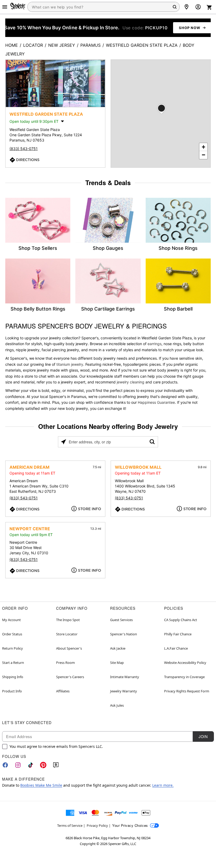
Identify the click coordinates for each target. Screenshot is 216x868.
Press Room (65, 662)
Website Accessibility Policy (185, 662)
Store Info (89, 509)
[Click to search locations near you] (63, 442)
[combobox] (103, 7)
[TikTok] (30, 765)
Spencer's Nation (123, 634)
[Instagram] (18, 765)
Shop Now (189, 28)
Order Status (12, 634)
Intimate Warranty (124, 676)
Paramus (90, 45)
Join (203, 736)
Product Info (12, 691)
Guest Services (121, 619)
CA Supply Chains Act (180, 619)
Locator (33, 45)
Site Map (117, 662)
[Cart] (209, 7)
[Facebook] (5, 765)
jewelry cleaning (130, 382)
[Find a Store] (186, 7)
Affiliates (63, 691)
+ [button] (203, 147)
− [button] (203, 155)
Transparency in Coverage (184, 676)
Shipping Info (12, 676)
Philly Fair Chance (178, 634)
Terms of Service (69, 825)
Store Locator (66, 634)
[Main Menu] (4, 7)
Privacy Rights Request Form (186, 691)
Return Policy (12, 648)
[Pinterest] (43, 765)
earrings (154, 343)
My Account (11, 619)
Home (11, 45)
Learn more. (163, 785)
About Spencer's (69, 648)
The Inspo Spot (68, 619)
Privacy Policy (97, 825)
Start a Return (13, 662)
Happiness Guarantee (156, 402)
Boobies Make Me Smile (41, 785)
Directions (28, 160)
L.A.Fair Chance (176, 648)
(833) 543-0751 (23, 148)
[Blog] (56, 765)
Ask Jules (117, 705)
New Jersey (61, 45)
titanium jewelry (69, 364)
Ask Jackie (117, 648)
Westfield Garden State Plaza (142, 45)
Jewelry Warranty (123, 691)
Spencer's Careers (70, 676)
